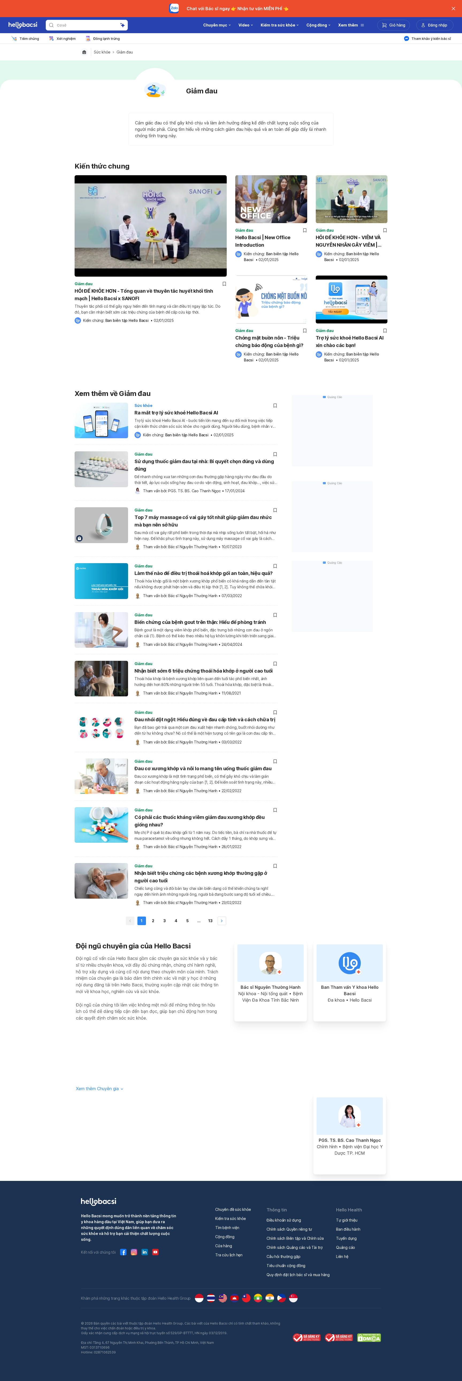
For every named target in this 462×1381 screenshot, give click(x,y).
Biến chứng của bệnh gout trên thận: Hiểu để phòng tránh (200, 622)
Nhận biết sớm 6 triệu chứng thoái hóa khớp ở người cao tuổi (203, 671)
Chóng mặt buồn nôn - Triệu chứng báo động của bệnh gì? (269, 341)
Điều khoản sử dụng (284, 1220)
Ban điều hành (348, 1229)
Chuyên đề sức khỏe (233, 1209)
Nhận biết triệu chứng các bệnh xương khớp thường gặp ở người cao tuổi (200, 876)
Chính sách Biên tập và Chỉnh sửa (295, 1238)
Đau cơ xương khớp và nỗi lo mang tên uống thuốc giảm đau (203, 768)
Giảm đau (125, 52)
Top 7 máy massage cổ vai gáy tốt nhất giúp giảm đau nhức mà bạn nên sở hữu (203, 521)
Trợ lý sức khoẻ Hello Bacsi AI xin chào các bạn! (350, 341)
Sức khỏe (102, 52)
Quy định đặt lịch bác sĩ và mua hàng (298, 1274)
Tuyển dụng (346, 1238)
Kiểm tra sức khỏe (230, 1218)
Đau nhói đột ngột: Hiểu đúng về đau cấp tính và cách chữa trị (204, 719)
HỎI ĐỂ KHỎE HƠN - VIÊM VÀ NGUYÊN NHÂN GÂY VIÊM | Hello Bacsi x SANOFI (348, 242)
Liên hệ (342, 1256)
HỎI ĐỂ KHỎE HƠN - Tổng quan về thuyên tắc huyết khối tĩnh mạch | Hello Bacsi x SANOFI (144, 294)
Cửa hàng (223, 1245)
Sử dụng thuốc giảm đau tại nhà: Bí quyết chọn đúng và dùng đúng (204, 465)
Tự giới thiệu (346, 1220)
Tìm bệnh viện (227, 1227)
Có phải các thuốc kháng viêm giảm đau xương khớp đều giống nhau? (199, 820)
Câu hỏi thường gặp (283, 1256)
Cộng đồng (224, 1236)
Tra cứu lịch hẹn (228, 1255)
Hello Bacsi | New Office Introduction (262, 241)
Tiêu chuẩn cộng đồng (286, 1265)
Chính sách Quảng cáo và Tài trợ (294, 1247)
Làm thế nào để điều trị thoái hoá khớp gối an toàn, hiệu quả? (203, 573)
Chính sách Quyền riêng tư (289, 1229)
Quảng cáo (345, 1247)
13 (210, 920)
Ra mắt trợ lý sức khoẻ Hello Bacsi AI (176, 412)
